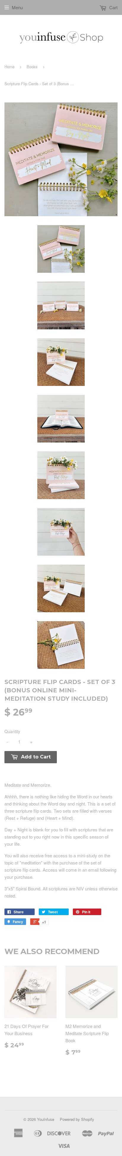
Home (9, 66)
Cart (113, 7)
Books (32, 66)
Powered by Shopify (77, 1119)
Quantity (12, 731)
